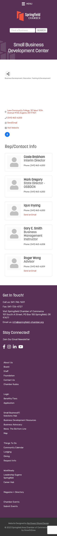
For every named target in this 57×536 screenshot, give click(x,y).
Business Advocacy (13, 424)
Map (6, 433)
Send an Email (30, 215)
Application (9, 403)
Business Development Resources (20, 420)
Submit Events (11, 506)
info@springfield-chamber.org (28, 322)
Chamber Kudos (11, 384)
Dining (7, 456)
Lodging (7, 452)
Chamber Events (12, 502)
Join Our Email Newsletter (16, 339)
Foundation (9, 375)
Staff (6, 371)
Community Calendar (14, 447)
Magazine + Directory (14, 492)
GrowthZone (30, 530)
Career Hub (9, 482)
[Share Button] (8, 74)
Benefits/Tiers (10, 398)
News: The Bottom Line (15, 429)
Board (6, 367)
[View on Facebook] (7, 136)
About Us (8, 362)
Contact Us (9, 380)
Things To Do (10, 443)
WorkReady (9, 470)
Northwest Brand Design (38, 523)
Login (6, 394)
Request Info (10, 460)
